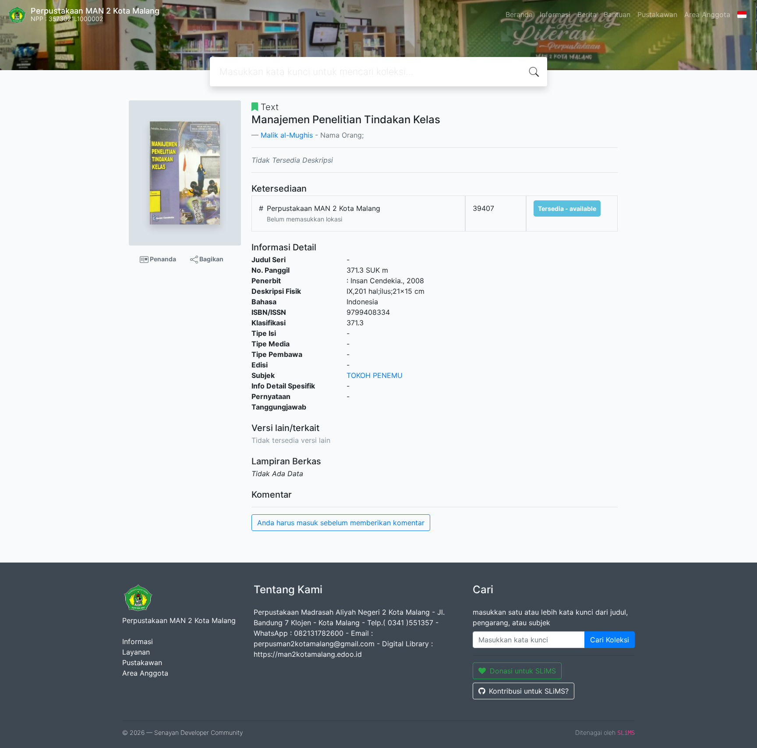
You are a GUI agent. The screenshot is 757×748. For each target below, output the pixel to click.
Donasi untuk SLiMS (523, 670)
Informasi (555, 14)
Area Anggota (707, 14)
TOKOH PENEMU (375, 375)
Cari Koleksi (609, 639)
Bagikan (210, 259)
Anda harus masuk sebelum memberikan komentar (340, 522)
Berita (587, 14)
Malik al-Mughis (287, 135)
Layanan (136, 652)
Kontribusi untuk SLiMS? (529, 691)
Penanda (162, 259)
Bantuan (617, 14)
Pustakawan (657, 14)
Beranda (519, 14)
